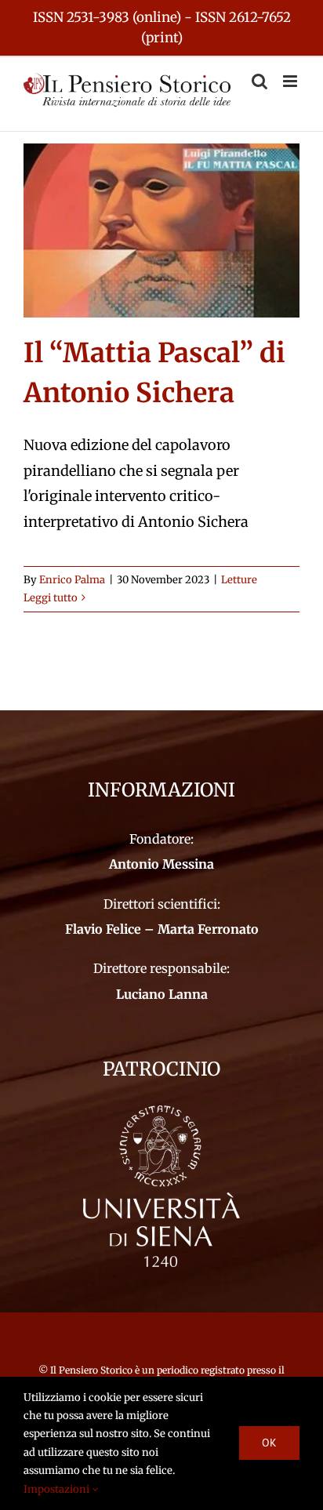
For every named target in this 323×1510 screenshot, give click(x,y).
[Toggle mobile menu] (291, 81)
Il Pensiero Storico (92, 1370)
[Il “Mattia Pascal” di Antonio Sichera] (161, 230)
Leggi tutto (51, 597)
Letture (239, 579)
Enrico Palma (72, 579)
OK (269, 1443)
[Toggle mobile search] (259, 81)
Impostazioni (58, 1489)
